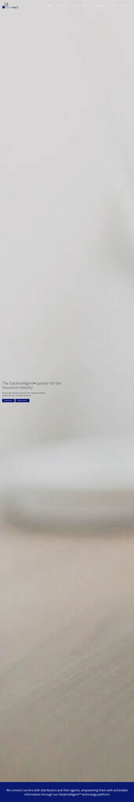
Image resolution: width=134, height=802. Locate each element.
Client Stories (99, 5)
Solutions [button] (62, 5)
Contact (125, 5)
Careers (113, 5)
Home (50, 5)
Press (86, 5)
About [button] (74, 5)
